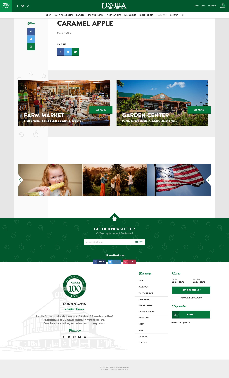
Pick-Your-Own (114, 15)
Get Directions (190, 290)
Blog (203, 6)
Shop (48, 15)
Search (182, 15)
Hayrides (80, 15)
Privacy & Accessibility (119, 370)
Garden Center (146, 15)
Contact (174, 15)
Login (187, 323)
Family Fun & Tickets (64, 15)
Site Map (104, 370)
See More (101, 110)
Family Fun (143, 287)
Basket (185, 315)
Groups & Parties (95, 15)
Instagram (27, 6)
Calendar (212, 6)
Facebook (17, 6)
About (196, 6)
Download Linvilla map (191, 298)
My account (176, 323)
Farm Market (130, 15)
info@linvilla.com (74, 309)
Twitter (22, 6)
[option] (50, 180)
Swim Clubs (162, 15)
